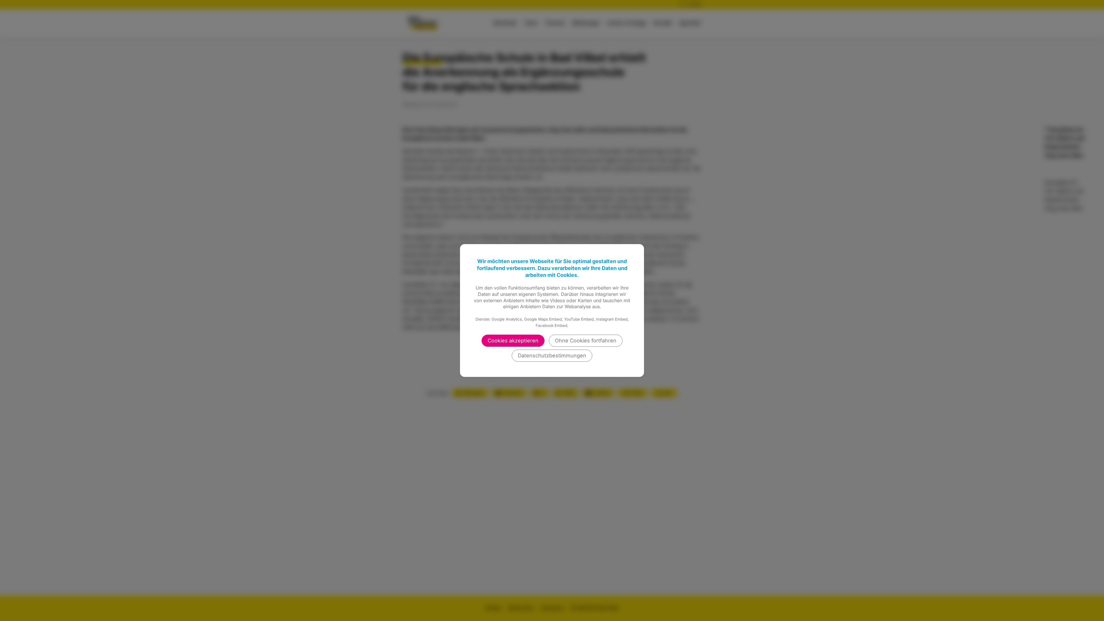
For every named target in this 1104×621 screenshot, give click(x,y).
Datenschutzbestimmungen (552, 355)
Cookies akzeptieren (513, 341)
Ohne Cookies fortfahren (585, 341)
